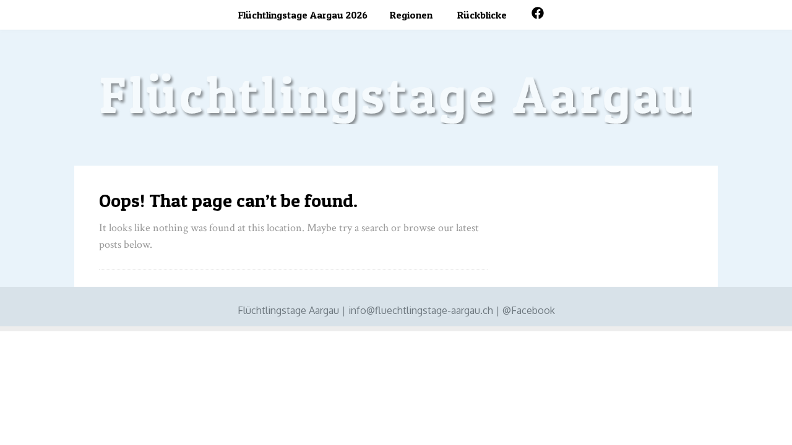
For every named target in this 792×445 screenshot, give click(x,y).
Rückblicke (482, 15)
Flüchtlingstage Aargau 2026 (303, 15)
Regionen (411, 15)
